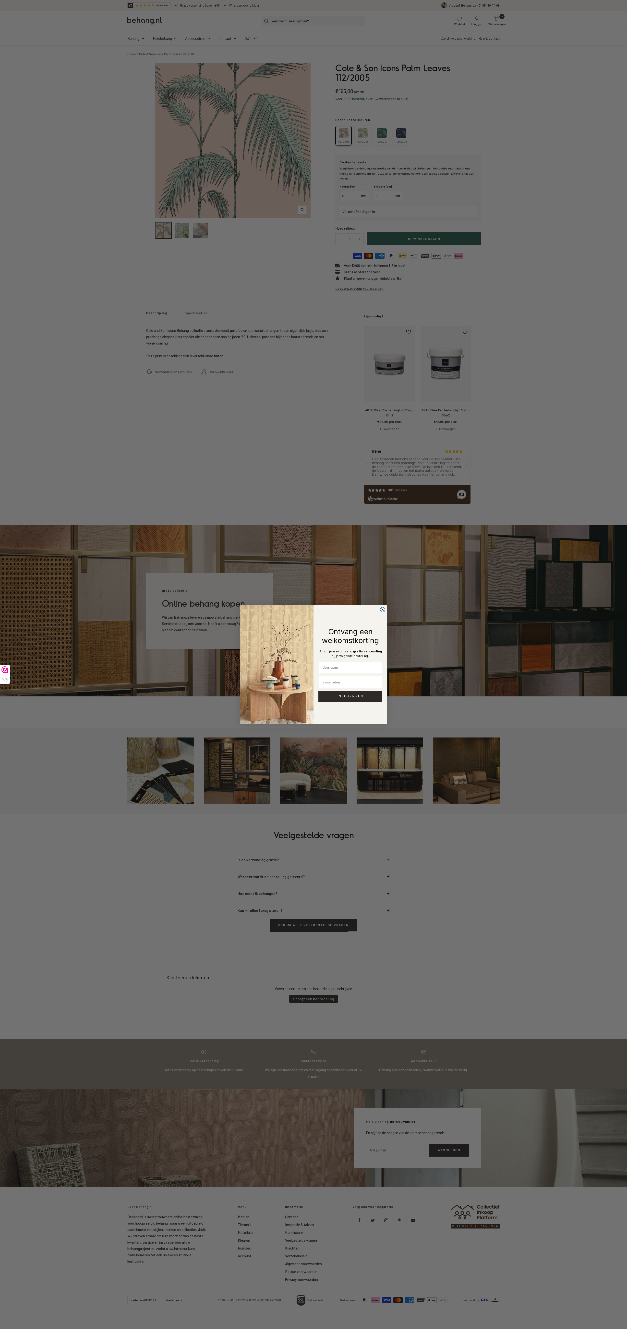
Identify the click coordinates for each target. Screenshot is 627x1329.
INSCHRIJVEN (350, 696)
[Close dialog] (382, 609)
